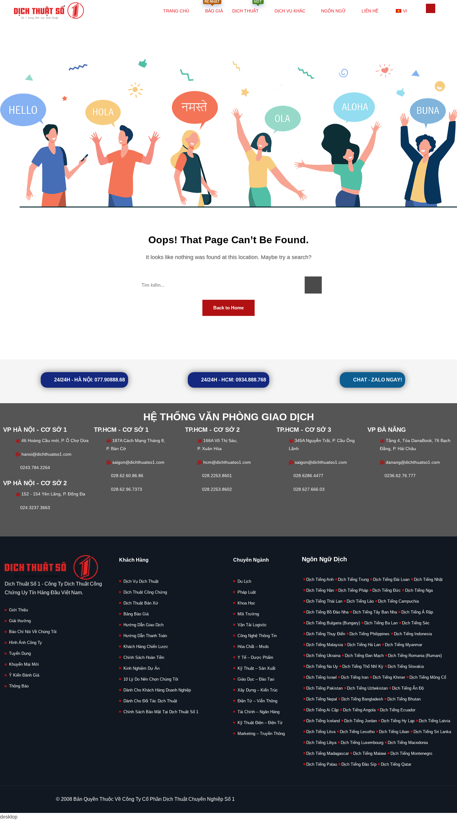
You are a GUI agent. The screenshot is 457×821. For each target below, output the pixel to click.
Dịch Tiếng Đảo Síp (358, 764)
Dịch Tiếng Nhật (428, 579)
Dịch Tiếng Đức (386, 590)
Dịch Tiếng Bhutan (404, 699)
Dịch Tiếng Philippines (369, 634)
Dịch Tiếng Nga (419, 590)
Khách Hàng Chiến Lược (145, 646)
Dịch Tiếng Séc (416, 623)
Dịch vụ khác (290, 10)
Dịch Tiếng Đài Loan (391, 579)
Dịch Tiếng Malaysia (324, 644)
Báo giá (214, 7)
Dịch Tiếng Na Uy (322, 666)
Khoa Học (246, 603)
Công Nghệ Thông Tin (257, 635)
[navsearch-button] (430, 8)
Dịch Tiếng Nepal (321, 699)
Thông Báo (19, 686)
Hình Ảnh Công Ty (25, 642)
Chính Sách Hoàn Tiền (143, 657)
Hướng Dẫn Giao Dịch (143, 625)
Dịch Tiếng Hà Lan (364, 644)
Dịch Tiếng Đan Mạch (364, 655)
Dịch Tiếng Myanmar (403, 644)
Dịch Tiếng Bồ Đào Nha (327, 612)
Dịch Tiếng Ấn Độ (408, 688)
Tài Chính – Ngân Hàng (258, 711)
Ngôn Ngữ (333, 10)
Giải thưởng (20, 620)
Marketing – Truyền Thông (261, 733)
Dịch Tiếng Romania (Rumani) (415, 655)
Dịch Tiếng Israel (321, 677)
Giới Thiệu (18, 610)
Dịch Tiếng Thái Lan (324, 601)
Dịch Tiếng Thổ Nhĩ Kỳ (362, 666)
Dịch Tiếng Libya (321, 742)
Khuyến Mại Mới (24, 664)
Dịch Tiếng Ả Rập (417, 612)
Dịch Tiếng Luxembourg (362, 742)
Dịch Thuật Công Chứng (145, 592)
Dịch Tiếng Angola (359, 710)
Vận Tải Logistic (252, 625)
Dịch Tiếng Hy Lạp (397, 720)
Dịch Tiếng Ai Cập (322, 710)
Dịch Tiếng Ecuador (397, 710)
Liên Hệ (370, 10)
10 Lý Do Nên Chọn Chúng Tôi (150, 679)
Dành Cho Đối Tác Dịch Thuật (150, 701)
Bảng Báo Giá (136, 614)
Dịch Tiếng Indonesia (413, 634)
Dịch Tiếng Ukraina (323, 655)
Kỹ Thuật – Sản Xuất (256, 668)
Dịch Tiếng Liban (394, 731)
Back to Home (228, 307)
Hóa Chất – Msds (253, 646)
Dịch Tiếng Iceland (323, 720)
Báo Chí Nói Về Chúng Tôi (33, 631)
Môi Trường (248, 614)
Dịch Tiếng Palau (321, 764)
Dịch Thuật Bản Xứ (140, 603)
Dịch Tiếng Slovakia (406, 666)
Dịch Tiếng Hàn (320, 590)
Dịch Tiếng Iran (354, 677)
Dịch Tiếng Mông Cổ (427, 677)
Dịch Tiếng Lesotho (357, 731)
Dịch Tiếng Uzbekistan (367, 688)
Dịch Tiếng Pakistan (324, 688)
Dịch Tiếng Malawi (369, 753)
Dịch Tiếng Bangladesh (362, 699)
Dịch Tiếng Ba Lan (381, 623)
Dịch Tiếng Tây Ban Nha (375, 612)
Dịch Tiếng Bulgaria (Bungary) (333, 623)
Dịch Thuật (247, 7)
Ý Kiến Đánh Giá (24, 675)
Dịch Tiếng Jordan (360, 720)
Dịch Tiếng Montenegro (411, 753)
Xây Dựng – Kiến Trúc (258, 690)
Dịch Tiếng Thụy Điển (325, 634)
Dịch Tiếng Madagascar (327, 753)
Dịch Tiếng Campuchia (398, 601)
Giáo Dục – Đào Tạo (256, 679)
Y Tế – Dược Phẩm (255, 657)
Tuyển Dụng (20, 653)
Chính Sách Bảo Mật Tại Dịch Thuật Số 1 (160, 711)
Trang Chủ (176, 10)
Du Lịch (244, 581)
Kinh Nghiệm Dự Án (141, 668)
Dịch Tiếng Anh (320, 579)
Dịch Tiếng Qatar (396, 764)
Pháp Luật (247, 592)
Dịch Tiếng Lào (360, 601)
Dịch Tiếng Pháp (353, 590)
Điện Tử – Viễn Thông (257, 701)
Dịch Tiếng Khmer (389, 677)
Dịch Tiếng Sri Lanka (432, 731)
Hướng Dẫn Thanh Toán (145, 635)
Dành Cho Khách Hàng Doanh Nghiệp (157, 690)
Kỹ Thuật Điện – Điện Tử (260, 722)
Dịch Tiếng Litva (320, 731)
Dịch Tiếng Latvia (434, 720)
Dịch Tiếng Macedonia (408, 742)
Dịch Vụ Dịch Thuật (141, 581)
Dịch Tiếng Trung (353, 579)
